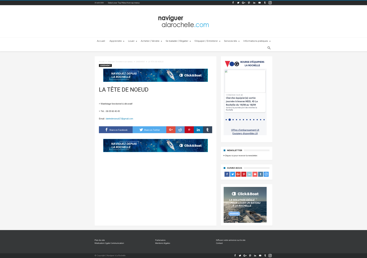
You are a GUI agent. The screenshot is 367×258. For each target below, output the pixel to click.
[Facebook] (233, 2)
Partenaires (160, 240)
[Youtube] (259, 2)
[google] (170, 129)
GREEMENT (140, 62)
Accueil (102, 62)
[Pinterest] (249, 2)
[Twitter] (238, 2)
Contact (219, 243)
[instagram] (270, 2)
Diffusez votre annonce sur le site (230, 240)
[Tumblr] (264, 2)
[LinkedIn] (254, 2)
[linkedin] (198, 129)
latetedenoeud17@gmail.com (119, 118)
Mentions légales (162, 243)
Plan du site (100, 240)
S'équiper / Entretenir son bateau (120, 62)
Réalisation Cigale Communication (109, 243)
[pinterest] (189, 129)
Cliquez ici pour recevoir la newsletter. (241, 155)
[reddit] (180, 129)
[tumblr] (207, 129)
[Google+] (243, 2)
